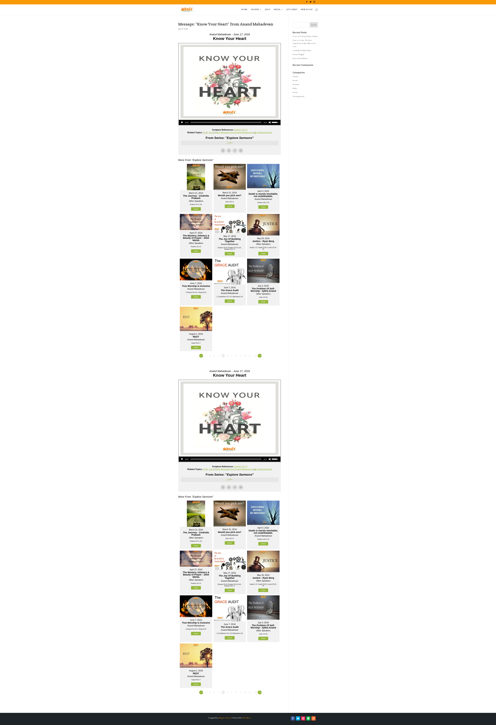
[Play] (182, 122)
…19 (255, 356)
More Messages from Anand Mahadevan (234, 132)
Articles (296, 76)
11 (249, 356)
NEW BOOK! (307, 10)
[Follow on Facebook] (293, 718)
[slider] (226, 122)
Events (295, 80)
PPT (231, 143)
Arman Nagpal (298, 54)
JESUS (267, 10)
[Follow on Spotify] (308, 718)
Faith (205, 132)
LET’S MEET (291, 10)
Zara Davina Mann (300, 58)
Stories (295, 92)
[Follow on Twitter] (298, 718)
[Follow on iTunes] (313, 718)
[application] (229, 122)
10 (245, 356)
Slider (295, 88)
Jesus (211, 132)
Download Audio (264, 132)
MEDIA (277, 10)
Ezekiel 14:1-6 (240, 130)
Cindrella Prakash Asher (302, 50)
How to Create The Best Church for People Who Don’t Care (304, 43)
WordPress (247, 718)
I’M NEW (255, 10)
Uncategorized (298, 96)
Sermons (296, 84)
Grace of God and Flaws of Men (305, 36)
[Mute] (270, 122)
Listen (196, 209)
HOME (244, 10)
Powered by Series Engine (271, 362)
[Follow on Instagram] (303, 718)
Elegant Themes (225, 718)
